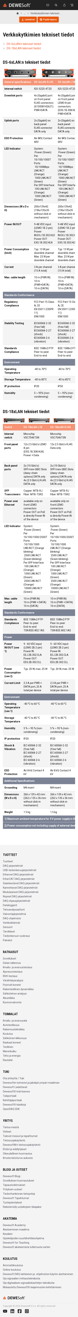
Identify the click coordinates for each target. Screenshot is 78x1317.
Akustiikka (9, 998)
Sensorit (8, 927)
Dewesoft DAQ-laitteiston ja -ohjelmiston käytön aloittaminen (38, 1274)
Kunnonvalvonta (12, 1002)
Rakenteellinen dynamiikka (18, 989)
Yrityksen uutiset (12, 1189)
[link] (46, 13)
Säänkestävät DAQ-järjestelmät (21, 883)
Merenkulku (9, 1051)
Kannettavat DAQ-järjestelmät (20, 887)
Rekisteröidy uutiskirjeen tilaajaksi (22, 1206)
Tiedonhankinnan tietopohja (19, 1193)
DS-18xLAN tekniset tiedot (24, 48)
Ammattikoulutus (13, 1265)
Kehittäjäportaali (12, 1100)
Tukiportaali (9, 1095)
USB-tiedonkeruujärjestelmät (19, 870)
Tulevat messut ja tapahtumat (20, 1136)
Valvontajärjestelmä (14, 914)
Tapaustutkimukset (14, 1185)
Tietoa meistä (11, 1127)
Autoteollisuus (11, 1025)
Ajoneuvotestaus (12, 971)
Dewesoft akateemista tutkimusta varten (26, 1247)
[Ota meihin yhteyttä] (48, 5)
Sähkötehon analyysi (15, 993)
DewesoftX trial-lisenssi (16, 1091)
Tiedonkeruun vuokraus (16, 935)
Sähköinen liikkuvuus (15, 1038)
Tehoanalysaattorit (14, 909)
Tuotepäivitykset (12, 1202)
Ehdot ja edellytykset (14, 1149)
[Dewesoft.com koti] (17, 5)
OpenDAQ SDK (11, 1109)
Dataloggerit (10, 905)
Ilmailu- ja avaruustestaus (17, 967)
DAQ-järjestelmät (13, 865)
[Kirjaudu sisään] (64, 5)
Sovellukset (9, 958)
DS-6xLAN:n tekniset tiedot (24, 44)
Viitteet (7, 1131)
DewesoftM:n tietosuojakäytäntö (21, 1144)
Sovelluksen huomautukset (18, 1180)
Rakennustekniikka (13, 1029)
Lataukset (30, 19)
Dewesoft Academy (14, 1225)
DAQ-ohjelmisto (12, 918)
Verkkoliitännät (11, 922)
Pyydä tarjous (50, 19)
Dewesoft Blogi (11, 1176)
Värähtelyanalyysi (13, 980)
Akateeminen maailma (16, 1229)
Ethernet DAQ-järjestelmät (18, 874)
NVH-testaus (10, 976)
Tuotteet (8, 861)
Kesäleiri (8, 1233)
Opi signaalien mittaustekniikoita (21, 1278)
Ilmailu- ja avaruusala (15, 1020)
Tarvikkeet (9, 931)
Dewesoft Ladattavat (15, 1087)
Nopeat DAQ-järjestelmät (17, 896)
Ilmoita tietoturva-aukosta (18, 1157)
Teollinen (8, 1046)
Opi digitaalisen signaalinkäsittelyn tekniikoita (28, 1282)
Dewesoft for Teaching (16, 1242)
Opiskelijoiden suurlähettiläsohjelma (23, 1238)
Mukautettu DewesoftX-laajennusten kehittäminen (32, 1287)
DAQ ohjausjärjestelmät (16, 900)
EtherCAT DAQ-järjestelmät (18, 878)
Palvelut (7, 940)
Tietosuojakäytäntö (14, 1140)
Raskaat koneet (12, 1042)
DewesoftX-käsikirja (14, 1104)
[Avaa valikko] (72, 5)
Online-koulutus (12, 1269)
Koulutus (8, 1033)
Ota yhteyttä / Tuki (13, 1078)
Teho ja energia (11, 1055)
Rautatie (8, 1060)
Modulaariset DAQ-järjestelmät (20, 892)
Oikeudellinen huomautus (17, 1153)
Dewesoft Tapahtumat (16, 1198)
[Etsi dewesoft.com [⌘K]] (56, 5)
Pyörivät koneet (12, 984)
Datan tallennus (12, 962)
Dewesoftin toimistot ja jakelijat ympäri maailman (31, 1082)
